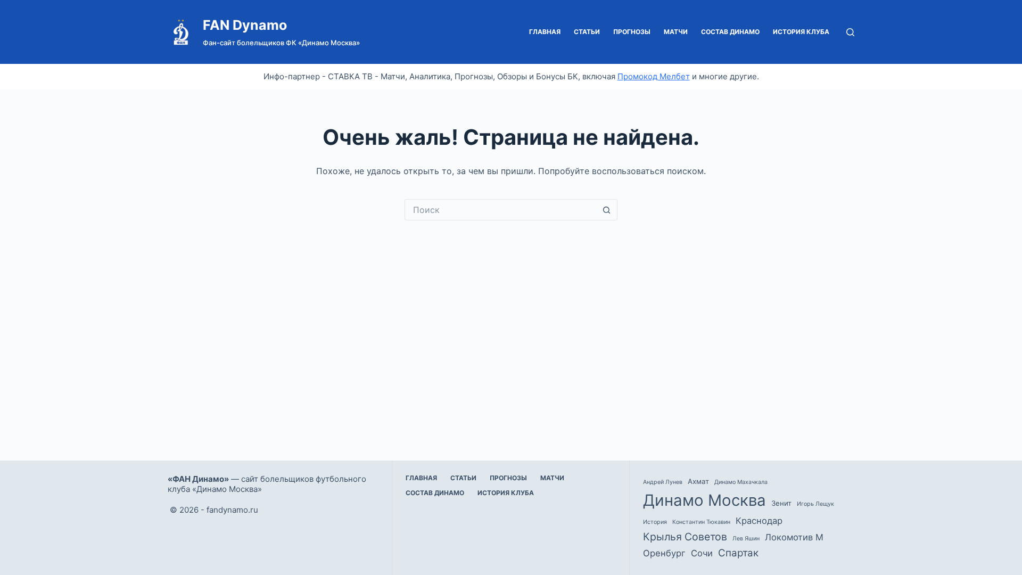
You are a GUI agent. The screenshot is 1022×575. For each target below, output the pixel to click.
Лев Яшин (746, 538)
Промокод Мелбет (653, 76)
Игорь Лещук (815, 503)
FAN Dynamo (245, 25)
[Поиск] (850, 32)
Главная (545, 32)
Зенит (781, 503)
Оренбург (664, 553)
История (655, 522)
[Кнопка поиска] (606, 209)
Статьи (587, 32)
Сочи (702, 553)
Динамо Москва (704, 500)
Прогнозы (631, 32)
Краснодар (759, 520)
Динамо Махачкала (741, 482)
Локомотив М (794, 537)
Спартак (738, 553)
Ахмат (698, 481)
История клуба (801, 32)
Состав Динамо (730, 32)
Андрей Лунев (662, 482)
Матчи (676, 32)
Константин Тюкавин (701, 522)
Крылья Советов (685, 536)
